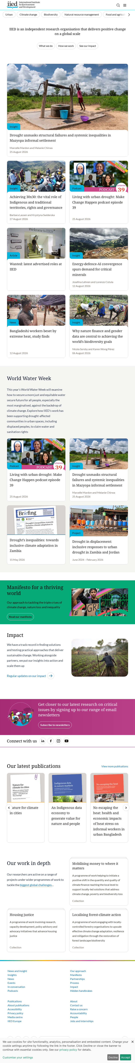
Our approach (78, 970)
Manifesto (76, 974)
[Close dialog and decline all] (132, 1040)
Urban (9, 14)
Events (11, 982)
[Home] (23, 5)
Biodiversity (51, 14)
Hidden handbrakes (81, 990)
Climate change (28, 14)
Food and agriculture (117, 14)
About (73, 1001)
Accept (125, 1057)
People (74, 1017)
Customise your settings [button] (18, 1057)
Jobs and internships (82, 1021)
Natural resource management (82, 14)
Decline (113, 1057)
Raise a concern (79, 1009)
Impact (74, 986)
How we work (66, 45)
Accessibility (15, 1009)
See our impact (87, 45)
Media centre (15, 1017)
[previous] (9, 807)
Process (74, 982)
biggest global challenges (36, 885)
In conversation (16, 986)
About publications (18, 1005)
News (11, 978)
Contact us (76, 1005)
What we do (46, 45)
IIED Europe (14, 1021)
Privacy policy (15, 1013)
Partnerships (77, 978)
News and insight (17, 970)
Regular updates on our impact (26, 676)
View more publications (114, 766)
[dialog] (67, 1050)
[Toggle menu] (125, 5)
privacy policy (68, 1049)
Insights (12, 974)
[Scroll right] (129, 14)
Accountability (78, 1013)
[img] (126, 807)
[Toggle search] (118, 5)
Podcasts (13, 990)
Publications (15, 1001)
